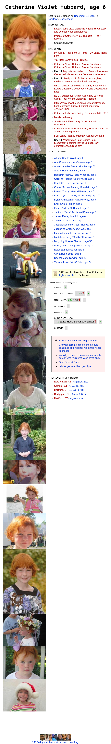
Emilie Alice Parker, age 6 (68, 203)
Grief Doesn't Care (69, 362)
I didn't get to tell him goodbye (75, 366)
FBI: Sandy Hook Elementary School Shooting (79, 135)
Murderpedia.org (63, 117)
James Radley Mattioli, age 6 (70, 216)
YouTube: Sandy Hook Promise (71, 59)
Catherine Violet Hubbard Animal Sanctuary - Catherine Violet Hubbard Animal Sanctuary (78, 66)
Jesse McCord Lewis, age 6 (69, 220)
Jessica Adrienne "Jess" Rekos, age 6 (74, 224)
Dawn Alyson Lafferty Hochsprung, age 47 (77, 195)
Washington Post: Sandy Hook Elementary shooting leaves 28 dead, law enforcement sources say (76, 142)
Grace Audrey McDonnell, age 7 (71, 208)
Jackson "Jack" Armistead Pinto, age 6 (75, 212)
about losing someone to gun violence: (79, 340)
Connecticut (66, 18)
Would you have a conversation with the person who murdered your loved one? (80, 356)
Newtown (53, 18)
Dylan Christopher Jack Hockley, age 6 (75, 199)
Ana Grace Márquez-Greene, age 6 (73, 162)
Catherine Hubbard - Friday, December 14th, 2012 (81, 113)
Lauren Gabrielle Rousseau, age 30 (73, 233)
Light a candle (66, 275)
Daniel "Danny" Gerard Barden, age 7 (74, 191)
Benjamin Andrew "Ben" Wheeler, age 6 (75, 174)
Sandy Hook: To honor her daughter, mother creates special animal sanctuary (78, 80)
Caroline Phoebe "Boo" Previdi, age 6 (74, 178)
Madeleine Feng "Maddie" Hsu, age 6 (74, 237)
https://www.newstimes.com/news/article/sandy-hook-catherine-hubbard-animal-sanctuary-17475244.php (80, 105)
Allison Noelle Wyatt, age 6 (68, 158)
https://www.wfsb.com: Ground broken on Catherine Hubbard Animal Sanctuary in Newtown (81, 73)
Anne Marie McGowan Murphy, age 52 (74, 166)
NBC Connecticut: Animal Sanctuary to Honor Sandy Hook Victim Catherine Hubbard (78, 97)
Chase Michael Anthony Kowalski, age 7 (75, 187)
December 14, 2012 (84, 15)
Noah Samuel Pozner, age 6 (69, 249)
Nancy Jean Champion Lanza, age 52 (74, 245)
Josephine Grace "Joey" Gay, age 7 (73, 228)
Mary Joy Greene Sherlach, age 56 (73, 241)
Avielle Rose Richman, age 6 (69, 170)
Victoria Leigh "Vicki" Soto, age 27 (72, 262)
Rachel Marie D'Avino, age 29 (70, 257)
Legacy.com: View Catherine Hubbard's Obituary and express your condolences (80, 30)
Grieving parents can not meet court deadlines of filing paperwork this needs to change (80, 347)
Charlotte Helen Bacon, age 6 (70, 183)
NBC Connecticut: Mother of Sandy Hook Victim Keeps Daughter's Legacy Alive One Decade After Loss (81, 88)
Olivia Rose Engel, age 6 (67, 253)
